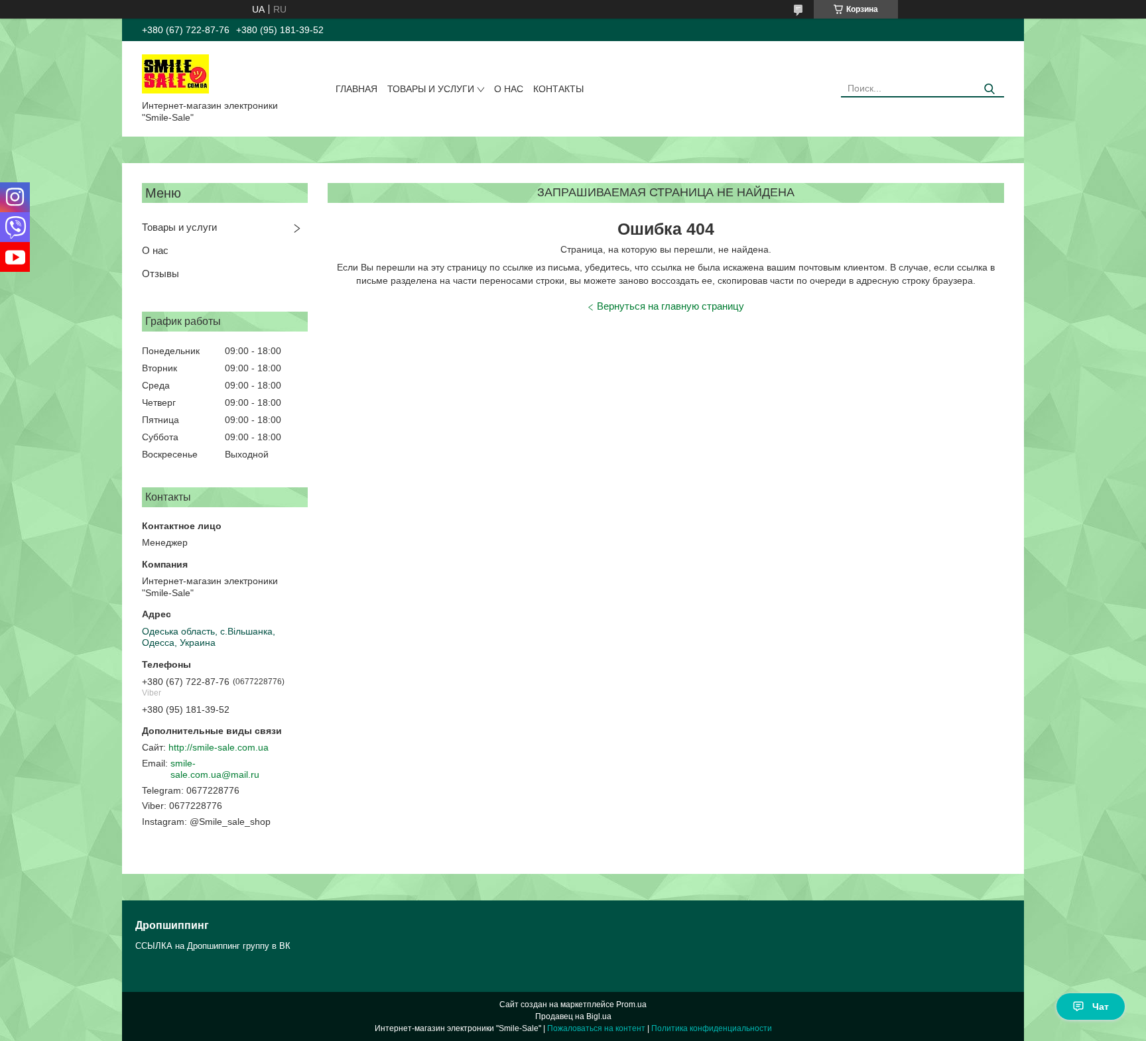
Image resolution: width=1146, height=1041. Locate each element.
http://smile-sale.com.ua (218, 747)
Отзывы (160, 273)
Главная (356, 89)
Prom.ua (631, 1004)
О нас (508, 89)
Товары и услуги (430, 89)
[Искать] (989, 89)
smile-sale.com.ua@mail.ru (214, 769)
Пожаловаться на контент (596, 1028)
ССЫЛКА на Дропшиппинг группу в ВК (212, 946)
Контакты (558, 89)
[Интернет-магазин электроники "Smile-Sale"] (175, 73)
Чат (1100, 1006)
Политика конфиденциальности (711, 1028)
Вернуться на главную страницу (670, 306)
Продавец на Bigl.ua (573, 1016)
